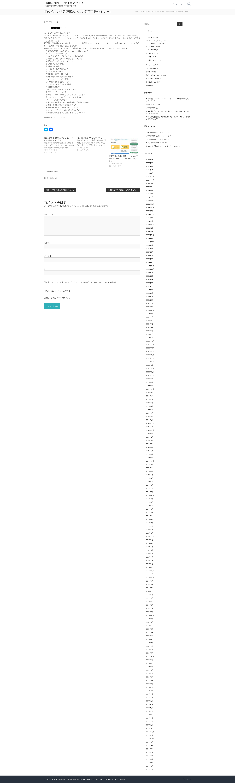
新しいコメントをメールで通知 (58, 291)
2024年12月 (150, 200)
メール (47, 256)
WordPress (121, 779)
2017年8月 (149, 468)
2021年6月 (149, 320)
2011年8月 (149, 704)
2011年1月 (149, 728)
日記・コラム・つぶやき (154, 75)
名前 (47, 243)
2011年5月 (149, 715)
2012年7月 (149, 667)
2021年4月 (149, 327)
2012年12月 (150, 649)
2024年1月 (149, 231)
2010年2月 (149, 766)
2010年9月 (149, 742)
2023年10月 (150, 242)
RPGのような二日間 (153, 104)
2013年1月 (149, 646)
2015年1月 (149, 567)
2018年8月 (149, 437)
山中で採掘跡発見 (152, 108)
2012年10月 (150, 656)
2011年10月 (149, 697)
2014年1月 (149, 608)
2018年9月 (149, 434)
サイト (46, 269)
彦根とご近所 (150, 72)
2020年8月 (150, 355)
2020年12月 (150, 341)
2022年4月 (150, 290)
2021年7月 (149, 317)
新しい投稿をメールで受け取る (58, 298)
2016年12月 (150, 492)
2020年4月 (150, 368)
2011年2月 (149, 725)
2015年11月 (149, 533)
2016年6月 (149, 509)
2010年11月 (149, 735)
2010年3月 (149, 763)
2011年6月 (149, 711)
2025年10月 (150, 180)
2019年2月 (149, 416)
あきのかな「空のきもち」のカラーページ (160, 146)
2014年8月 (149, 584)
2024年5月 (149, 221)
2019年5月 (149, 406)
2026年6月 (149, 163)
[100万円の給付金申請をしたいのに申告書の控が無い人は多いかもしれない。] (124, 146)
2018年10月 (150, 430)
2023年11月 (150, 238)
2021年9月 (149, 314)
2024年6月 (150, 218)
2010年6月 (149, 752)
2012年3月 (149, 680)
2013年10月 (150, 615)
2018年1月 (149, 451)
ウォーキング (150, 37)
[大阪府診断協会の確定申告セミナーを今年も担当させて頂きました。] (60, 145)
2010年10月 (150, 739)
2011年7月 (149, 708)
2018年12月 (150, 423)
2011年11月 (149, 694)
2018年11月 (149, 427)
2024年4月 (150, 224)
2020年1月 (149, 379)
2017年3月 (149, 482)
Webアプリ (152, 53)
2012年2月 (149, 684)
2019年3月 (149, 413)
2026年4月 (150, 166)
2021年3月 (149, 331)
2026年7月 (149, 159)
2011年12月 (149, 691)
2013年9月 (149, 619)
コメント (48, 215)
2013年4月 (149, 636)
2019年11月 (149, 386)
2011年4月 (149, 718)
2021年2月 (149, 334)
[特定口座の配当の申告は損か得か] (93, 144)
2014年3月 (149, 601)
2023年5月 (149, 252)
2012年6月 (149, 670)
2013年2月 (149, 643)
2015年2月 (149, 564)
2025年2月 (149, 197)
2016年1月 (149, 526)
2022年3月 (149, 293)
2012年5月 (149, 673)
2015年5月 (149, 553)
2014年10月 (150, 577)
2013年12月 (150, 612)
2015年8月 (149, 543)
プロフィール (177, 4)
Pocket (64, 28)
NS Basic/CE (152, 46)
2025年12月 (150, 176)
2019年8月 (149, 396)
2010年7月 (149, 749)
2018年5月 (149, 447)
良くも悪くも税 (148, 11)
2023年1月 (149, 262)
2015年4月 (149, 557)
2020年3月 (150, 372)
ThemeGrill (96, 779)
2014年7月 (149, 588)
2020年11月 (150, 344)
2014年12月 (150, 571)
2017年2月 (149, 485)
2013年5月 (149, 632)
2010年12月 (150, 732)
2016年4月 (149, 516)
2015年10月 (150, 536)
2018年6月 (149, 444)
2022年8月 (150, 276)
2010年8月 (149, 745)
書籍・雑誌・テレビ (152, 78)
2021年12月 (150, 303)
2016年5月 (149, 512)
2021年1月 (149, 338)
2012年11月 (149, 653)
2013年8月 (149, 622)
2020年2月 (150, 375)
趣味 (147, 85)
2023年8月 (150, 245)
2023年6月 (149, 248)
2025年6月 (149, 187)
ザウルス (151, 57)
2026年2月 (149, 170)
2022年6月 (149, 283)
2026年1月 (149, 173)
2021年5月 (149, 324)
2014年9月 (149, 581)
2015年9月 (149, 540)
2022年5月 (149, 286)
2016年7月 (149, 505)
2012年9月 (149, 660)
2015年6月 (149, 550)
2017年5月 (149, 475)
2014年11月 (149, 574)
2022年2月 (149, 296)
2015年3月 (149, 560)
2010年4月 (149, 759)
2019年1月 (149, 420)
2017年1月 (149, 488)
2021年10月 (150, 310)
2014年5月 (149, 595)
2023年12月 (150, 235)
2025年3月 (149, 194)
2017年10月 (150, 461)
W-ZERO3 (152, 50)
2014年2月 (149, 605)
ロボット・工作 (151, 65)
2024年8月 (150, 214)
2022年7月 (149, 279)
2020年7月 (150, 358)
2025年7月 (149, 183)
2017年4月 (149, 478)
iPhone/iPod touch (155, 43)
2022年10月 (150, 269)
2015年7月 (149, 547)
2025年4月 (149, 190)
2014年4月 (149, 598)
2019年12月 (150, 382)
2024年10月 (150, 207)
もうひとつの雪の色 (152, 143)
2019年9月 (149, 392)
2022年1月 (149, 300)
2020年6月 (150, 362)
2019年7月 (149, 399)
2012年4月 (149, 677)
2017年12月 (150, 454)
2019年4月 (149, 410)
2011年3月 (149, 721)
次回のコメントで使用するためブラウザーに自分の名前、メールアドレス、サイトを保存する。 (83, 282)
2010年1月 (149, 769)
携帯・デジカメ (153, 60)
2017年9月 (149, 464)
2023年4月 (150, 255)
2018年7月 (149, 440)
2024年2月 (150, 228)
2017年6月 (149, 471)
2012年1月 (149, 687)
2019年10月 (150, 389)
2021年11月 (149, 307)
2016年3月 (149, 519)
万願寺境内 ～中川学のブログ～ (66, 3)
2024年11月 (150, 204)
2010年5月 (149, 756)
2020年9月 (150, 351)
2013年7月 (149, 625)
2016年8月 (149, 502)
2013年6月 (149, 629)
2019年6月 (149, 403)
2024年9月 (150, 211)
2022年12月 (150, 266)
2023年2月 (149, 259)
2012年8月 (149, 663)
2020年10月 (150, 348)
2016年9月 (149, 499)
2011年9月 (149, 701)
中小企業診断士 (151, 68)
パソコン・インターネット (155, 41)
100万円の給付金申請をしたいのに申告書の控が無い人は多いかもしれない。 (123, 158)
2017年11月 (149, 458)
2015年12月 (149, 529)
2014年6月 (149, 591)
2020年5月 (150, 365)
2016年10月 (150, 495)
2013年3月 (149, 639)
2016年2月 (149, 523)
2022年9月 (149, 272)
